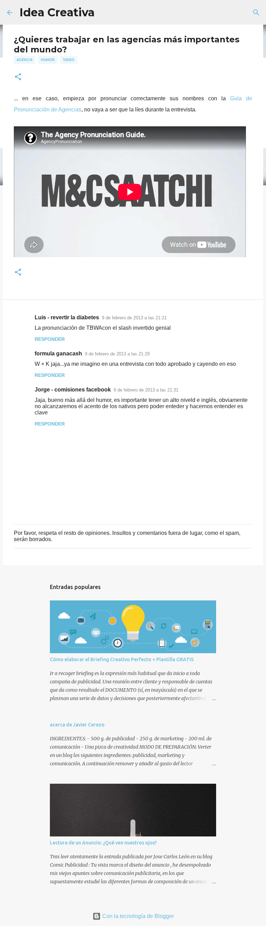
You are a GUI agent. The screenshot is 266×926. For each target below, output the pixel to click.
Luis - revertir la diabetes (67, 317)
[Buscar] (256, 12)
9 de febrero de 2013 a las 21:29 (117, 353)
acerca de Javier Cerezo (77, 724)
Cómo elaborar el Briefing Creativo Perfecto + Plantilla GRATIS (122, 659)
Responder (50, 339)
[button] (18, 77)
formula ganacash (58, 353)
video (68, 60)
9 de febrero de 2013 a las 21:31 (146, 390)
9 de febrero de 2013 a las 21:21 (134, 317)
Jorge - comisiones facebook (73, 390)
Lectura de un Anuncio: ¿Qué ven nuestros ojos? (103, 842)
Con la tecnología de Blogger (137, 916)
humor (48, 60)
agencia (25, 60)
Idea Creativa (57, 12)
